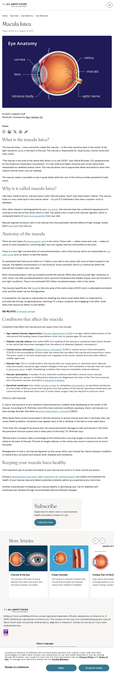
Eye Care (14, 15)
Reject (61, 668)
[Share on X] (15, 132)
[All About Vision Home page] (14, 4)
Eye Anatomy (27, 15)
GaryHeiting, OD (34, 117)
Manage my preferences (17, 667)
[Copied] (26, 132)
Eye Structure (42, 15)
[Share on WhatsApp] (20, 132)
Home (5, 15)
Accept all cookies (94, 668)
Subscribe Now (45, 522)
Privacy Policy (86, 657)
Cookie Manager (60, 659)
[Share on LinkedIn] (9, 132)
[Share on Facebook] (4, 132)
